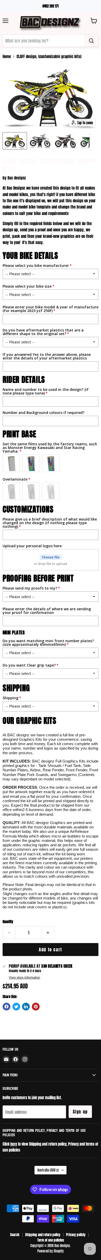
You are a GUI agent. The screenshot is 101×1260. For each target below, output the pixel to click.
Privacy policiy (75, 1234)
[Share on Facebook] (6, 1006)
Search (14, 1234)
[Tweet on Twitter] (16, 1006)
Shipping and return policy (42, 1234)
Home (7, 56)
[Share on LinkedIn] (26, 1006)
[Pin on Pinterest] (36, 1006)
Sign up (80, 1112)
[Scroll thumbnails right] (94, 141)
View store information (24, 977)
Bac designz (17, 178)
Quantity (8, 922)
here (13, 1144)
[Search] (91, 41)
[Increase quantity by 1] (48, 932)
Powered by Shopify (50, 1251)
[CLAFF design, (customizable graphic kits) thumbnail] (15, 141)
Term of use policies (50, 1240)
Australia (48, 1170)
